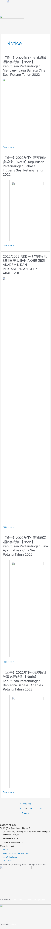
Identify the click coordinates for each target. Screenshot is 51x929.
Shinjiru (13, 924)
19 (20, 808)
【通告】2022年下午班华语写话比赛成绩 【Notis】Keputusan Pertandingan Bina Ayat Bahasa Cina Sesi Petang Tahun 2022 (25, 546)
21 (31, 808)
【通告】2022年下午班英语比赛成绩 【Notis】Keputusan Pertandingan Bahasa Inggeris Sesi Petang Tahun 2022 (25, 166)
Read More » (8, 146)
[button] (41, 11)
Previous (25, 804)
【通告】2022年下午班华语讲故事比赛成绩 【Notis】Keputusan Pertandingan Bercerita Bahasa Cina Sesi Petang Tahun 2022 (25, 681)
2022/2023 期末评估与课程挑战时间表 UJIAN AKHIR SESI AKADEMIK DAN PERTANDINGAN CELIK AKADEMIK (25, 264)
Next (25, 813)
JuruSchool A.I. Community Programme (28, 899)
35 (41, 808)
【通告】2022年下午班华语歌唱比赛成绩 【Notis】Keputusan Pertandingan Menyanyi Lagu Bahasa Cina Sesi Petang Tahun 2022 (25, 66)
